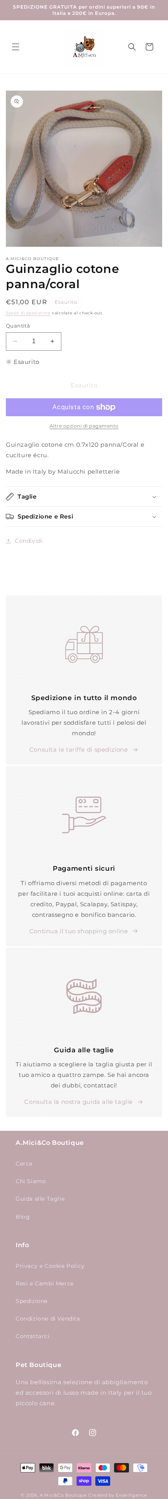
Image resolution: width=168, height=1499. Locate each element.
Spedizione (32, 1301)
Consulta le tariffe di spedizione (78, 749)
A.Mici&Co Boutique (63, 1495)
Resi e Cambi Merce (45, 1283)
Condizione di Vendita (48, 1318)
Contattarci (33, 1336)
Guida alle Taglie (40, 1198)
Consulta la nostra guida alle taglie (78, 1101)
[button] (15, 46)
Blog (23, 1216)
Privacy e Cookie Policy (50, 1265)
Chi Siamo (31, 1181)
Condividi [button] (29, 540)
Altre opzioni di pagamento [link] (84, 426)
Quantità (18, 326)
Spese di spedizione (28, 312)
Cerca (24, 1163)
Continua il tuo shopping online (78, 931)
